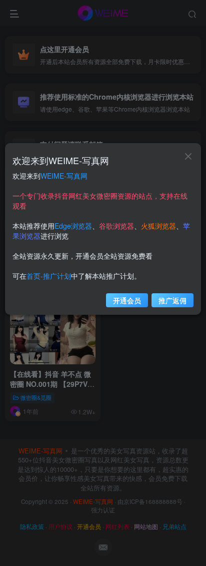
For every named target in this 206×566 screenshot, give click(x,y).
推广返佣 (172, 300)
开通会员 (127, 300)
